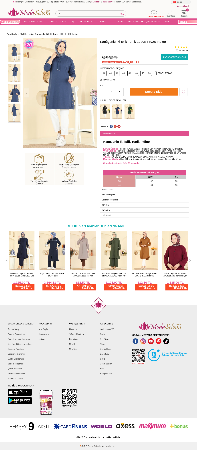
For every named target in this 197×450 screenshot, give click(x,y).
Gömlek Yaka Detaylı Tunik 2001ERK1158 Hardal (144, 274)
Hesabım (73, 329)
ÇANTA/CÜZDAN (153, 22)
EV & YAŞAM (168, 22)
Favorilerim (74, 339)
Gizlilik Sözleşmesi (16, 373)
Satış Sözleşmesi (16, 364)
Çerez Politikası (15, 369)
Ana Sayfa (43, 329)
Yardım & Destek (15, 378)
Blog (102, 369)
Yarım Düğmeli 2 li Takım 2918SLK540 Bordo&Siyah (175, 274)
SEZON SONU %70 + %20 (33, 22)
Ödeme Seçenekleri (16, 334)
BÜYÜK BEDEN (103, 22)
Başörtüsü (104, 354)
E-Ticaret (89, 446)
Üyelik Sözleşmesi (16, 359)
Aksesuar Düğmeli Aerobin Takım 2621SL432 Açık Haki (114, 274)
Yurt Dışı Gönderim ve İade (20, 344)
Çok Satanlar (106, 364)
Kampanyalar (106, 373)
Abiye (102, 344)
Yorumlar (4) (183, 50)
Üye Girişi (73, 349)
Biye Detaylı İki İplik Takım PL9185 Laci (52, 274)
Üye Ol (72, 344)
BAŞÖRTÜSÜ (133, 22)
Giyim (102, 334)
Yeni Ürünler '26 (107, 329)
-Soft (83, 446)
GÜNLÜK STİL (88, 22)
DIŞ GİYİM (73, 22)
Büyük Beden (106, 349)
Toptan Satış (13, 329)
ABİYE (63, 22)
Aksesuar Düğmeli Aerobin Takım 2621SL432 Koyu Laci (21, 274)
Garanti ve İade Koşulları (19, 339)
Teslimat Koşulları (16, 349)
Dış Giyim (104, 339)
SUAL (102, 359)
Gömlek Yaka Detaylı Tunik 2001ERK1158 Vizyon (83, 274)
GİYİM (51, 22)
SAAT (120, 22)
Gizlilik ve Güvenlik (16, 354)
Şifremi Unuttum (76, 334)
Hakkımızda (43, 334)
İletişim (41, 339)
